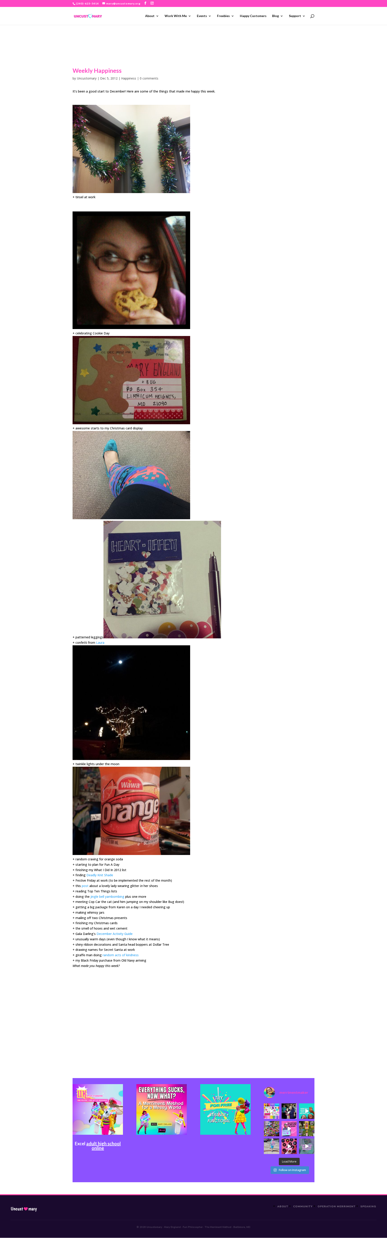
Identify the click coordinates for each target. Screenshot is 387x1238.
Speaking (368, 1206)
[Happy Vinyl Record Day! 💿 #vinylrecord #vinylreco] (289, 1146)
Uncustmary (24, 1209)
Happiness (128, 78)
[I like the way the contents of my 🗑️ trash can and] (271, 1128)
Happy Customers (253, 16)
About (150, 16)
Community (303, 1206)
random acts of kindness (121, 955)
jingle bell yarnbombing (107, 896)
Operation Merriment (336, 1206)
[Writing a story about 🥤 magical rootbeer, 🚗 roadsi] (306, 1146)
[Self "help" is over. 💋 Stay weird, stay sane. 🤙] (306, 1111)
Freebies (223, 16)
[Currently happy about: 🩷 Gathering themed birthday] (306, 1128)
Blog (275, 16)
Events (202, 16)
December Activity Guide (115, 934)
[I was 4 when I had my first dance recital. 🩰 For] (289, 1111)
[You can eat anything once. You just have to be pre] (289, 1128)
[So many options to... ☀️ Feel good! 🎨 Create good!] (271, 1111)
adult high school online (103, 1146)
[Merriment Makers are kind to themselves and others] (271, 1146)
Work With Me (176, 16)
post (85, 886)
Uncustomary (87, 78)
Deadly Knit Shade (99, 875)
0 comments (149, 78)
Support (295, 16)
